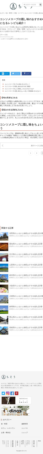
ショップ (25, 432)
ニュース (25, 428)
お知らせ (17, 443)
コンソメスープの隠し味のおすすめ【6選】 (18, 86)
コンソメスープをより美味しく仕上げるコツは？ (19, 89)
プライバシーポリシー (28, 443)
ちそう (2, 13)
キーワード (8, 443)
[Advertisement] (21, 36)
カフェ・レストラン (8, 428)
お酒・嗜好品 (5, 432)
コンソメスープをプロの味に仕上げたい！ (17, 84)
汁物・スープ (18, 13)
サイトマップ (3, 442)
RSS (39, 441)
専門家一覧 (34, 443)
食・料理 (9, 13)
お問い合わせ (22, 442)
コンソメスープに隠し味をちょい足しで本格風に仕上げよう (23, 91)
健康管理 (25, 424)
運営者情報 (12, 443)
